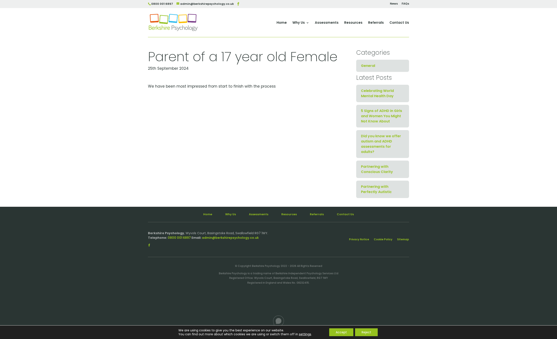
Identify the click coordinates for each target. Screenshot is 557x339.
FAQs (405, 4)
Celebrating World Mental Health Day (377, 93)
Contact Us (399, 23)
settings (305, 334)
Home (282, 23)
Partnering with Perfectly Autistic (376, 189)
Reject (366, 332)
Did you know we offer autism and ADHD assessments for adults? (381, 144)
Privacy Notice (359, 239)
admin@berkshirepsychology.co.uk (230, 238)
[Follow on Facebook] (149, 245)
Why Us (298, 23)
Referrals (376, 23)
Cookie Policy (383, 239)
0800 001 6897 (179, 238)
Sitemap (403, 239)
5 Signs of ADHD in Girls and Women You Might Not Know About (381, 116)
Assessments (327, 23)
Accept (341, 332)
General (368, 65)
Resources (353, 23)
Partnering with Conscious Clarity (377, 169)
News (394, 4)
